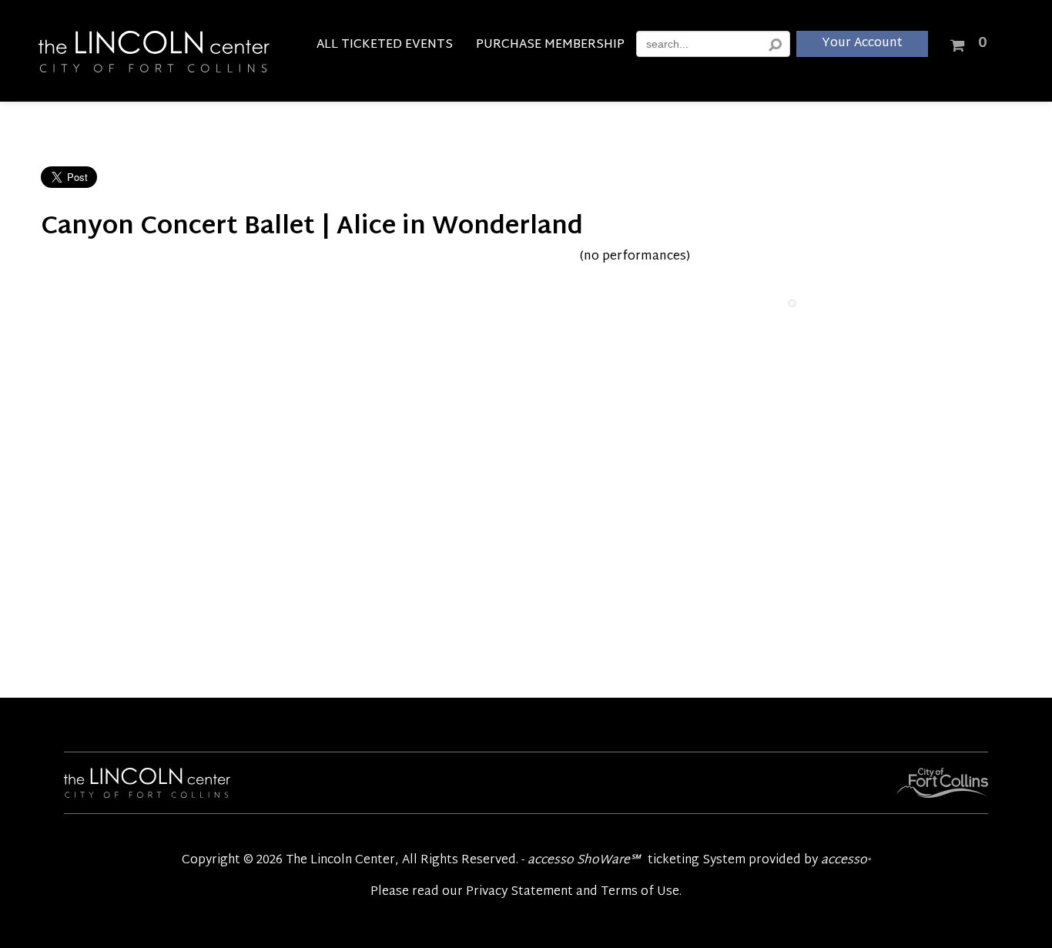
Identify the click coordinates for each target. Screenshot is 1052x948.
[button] (968, 42)
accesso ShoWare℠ (584, 860)
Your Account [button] (862, 43)
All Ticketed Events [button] (385, 47)
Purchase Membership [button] (550, 47)
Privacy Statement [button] (519, 892)
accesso (845, 860)
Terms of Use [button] (640, 892)
